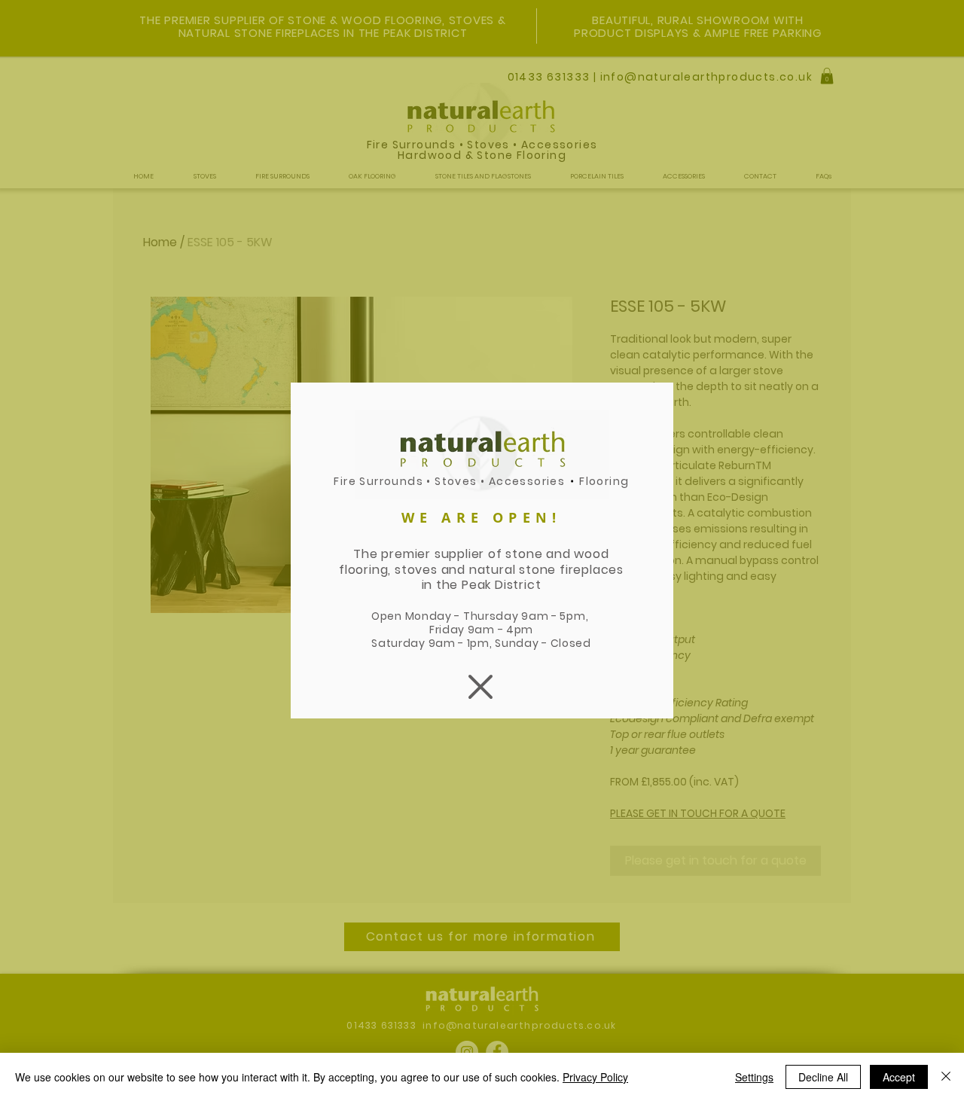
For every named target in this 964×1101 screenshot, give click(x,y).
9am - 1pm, (462, 643)
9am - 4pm (500, 629)
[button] (480, 687)
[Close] (946, 1077)
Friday (448, 629)
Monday (428, 616)
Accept (899, 1076)
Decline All (823, 1076)
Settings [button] (754, 1076)
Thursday (492, 616)
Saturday (399, 643)
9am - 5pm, (556, 616)
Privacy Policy (595, 1076)
